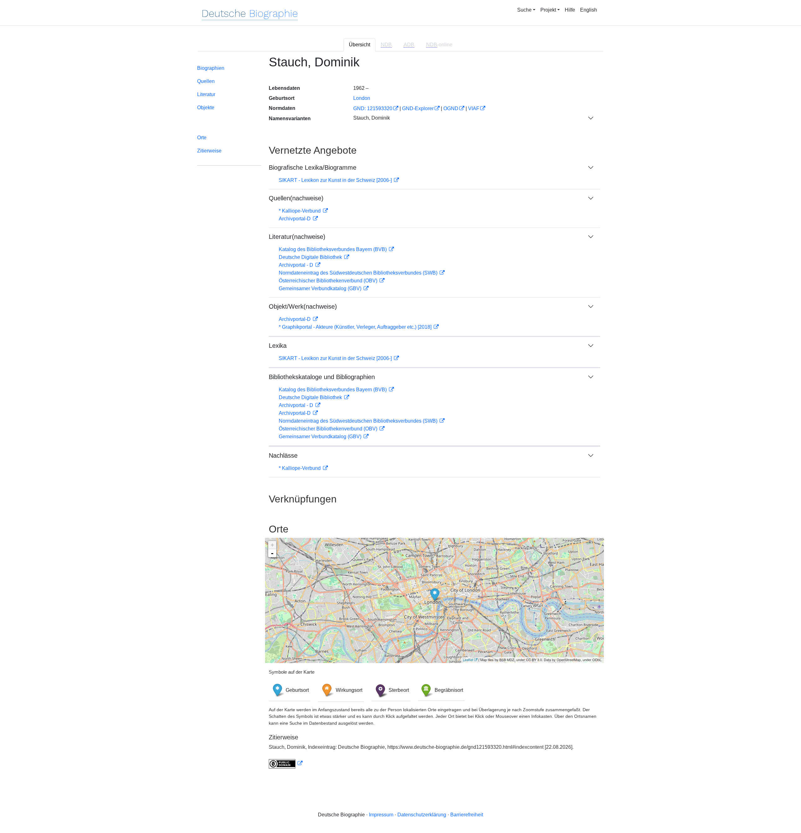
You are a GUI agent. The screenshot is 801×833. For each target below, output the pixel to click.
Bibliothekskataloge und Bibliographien (322, 376)
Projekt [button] (548, 10)
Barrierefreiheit (466, 814)
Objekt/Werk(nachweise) (303, 306)
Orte (202, 137)
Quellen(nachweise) (296, 198)
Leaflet (468, 659)
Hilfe (570, 10)
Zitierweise (209, 150)
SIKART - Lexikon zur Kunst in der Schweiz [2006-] (336, 180)
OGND (450, 108)
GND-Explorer (418, 108)
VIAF (473, 108)
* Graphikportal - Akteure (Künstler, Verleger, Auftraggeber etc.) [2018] (356, 327)
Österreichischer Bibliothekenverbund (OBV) (329, 280)
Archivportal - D (296, 265)
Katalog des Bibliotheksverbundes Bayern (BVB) (333, 249)
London (361, 98)
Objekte (205, 107)
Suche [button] (524, 10)
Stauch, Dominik (371, 118)
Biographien (210, 68)
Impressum (381, 814)
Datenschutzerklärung (421, 814)
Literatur (206, 94)
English (588, 10)
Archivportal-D (295, 218)
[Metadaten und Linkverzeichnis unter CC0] (286, 763)
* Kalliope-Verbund (300, 210)
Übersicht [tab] (359, 44)
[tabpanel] (400, 415)
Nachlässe (283, 455)
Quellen (206, 81)
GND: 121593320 (372, 108)
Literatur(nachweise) (297, 236)
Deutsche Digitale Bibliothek (311, 257)
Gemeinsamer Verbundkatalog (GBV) (321, 288)
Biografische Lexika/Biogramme (312, 167)
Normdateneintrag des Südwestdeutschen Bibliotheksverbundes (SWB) (359, 272)
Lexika (278, 345)
